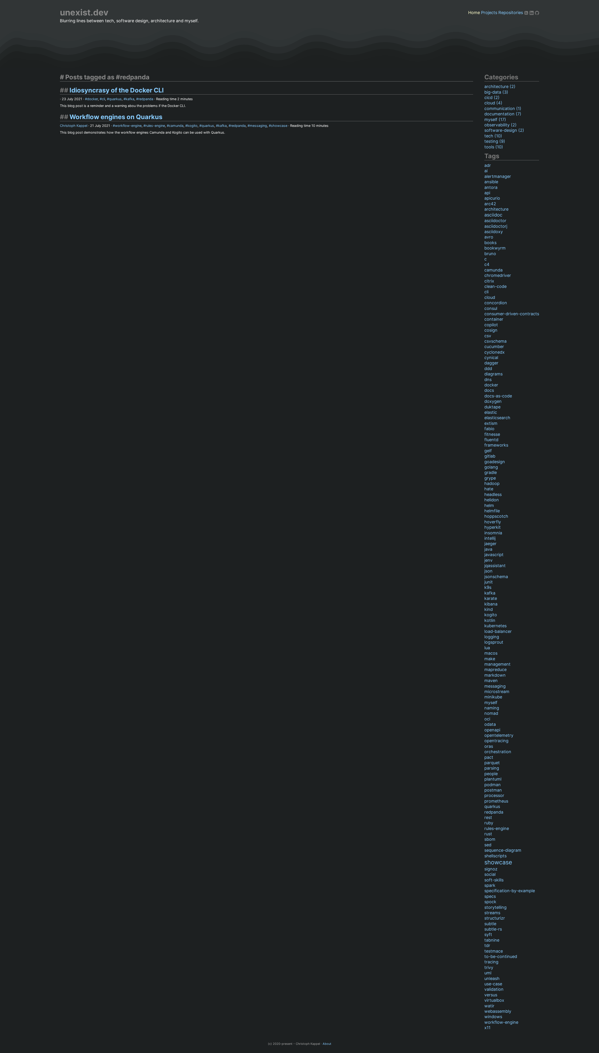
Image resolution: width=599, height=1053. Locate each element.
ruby (488, 822)
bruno (490, 253)
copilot (491, 324)
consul (490, 308)
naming (491, 707)
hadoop (492, 483)
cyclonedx (494, 352)
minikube (493, 696)
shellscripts (495, 855)
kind (488, 609)
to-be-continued (500, 956)
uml (487, 972)
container (493, 319)
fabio (489, 428)
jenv (488, 560)
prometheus (496, 801)
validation (494, 989)
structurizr (494, 918)
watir (489, 1005)
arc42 (490, 203)
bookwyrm (495, 248)
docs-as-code (498, 395)
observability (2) (500, 124)
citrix (489, 281)
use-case (493, 983)
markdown (495, 675)
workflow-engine (128, 126)
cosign (490, 330)
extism (490, 423)
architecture (496, 209)
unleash (492, 978)
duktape (492, 406)
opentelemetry (498, 735)
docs (489, 390)
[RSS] (527, 12)
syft (488, 934)
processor (494, 795)
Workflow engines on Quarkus (115, 117)
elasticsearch (497, 417)
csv (487, 335)
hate (488, 488)
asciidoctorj (495, 226)
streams (492, 912)
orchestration (497, 751)
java (488, 549)
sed (487, 844)
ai (486, 170)
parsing (491, 768)
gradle (490, 472)
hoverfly (492, 521)
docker (92, 99)
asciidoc (493, 215)
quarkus (115, 99)
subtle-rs (493, 929)
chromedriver (497, 275)
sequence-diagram (502, 850)
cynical (491, 357)
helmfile (492, 510)
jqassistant (495, 565)
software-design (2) (504, 130)
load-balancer (498, 631)
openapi (492, 729)
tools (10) (493, 146)
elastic (490, 412)
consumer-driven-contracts (511, 313)
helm (489, 505)
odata (490, 724)
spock (490, 901)
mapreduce (495, 669)
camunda (176, 126)
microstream (496, 691)
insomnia (493, 532)
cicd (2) (492, 97)
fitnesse (492, 434)
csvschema (495, 341)
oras (488, 746)
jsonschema (496, 576)
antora (490, 187)
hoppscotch (496, 516)
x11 (487, 1027)
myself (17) (495, 119)
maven (491, 680)
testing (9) (494, 141)
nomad (491, 713)
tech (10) (493, 135)
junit (488, 582)
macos (490, 653)
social (490, 874)
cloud (489, 297)
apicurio (492, 198)
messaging (258, 126)
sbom (489, 839)
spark (489, 885)
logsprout (493, 642)
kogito (192, 126)
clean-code (495, 286)
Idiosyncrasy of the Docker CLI (116, 90)
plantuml (492, 779)
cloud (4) (493, 102)
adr (487, 165)
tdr (487, 945)
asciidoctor (495, 220)
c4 (486, 264)
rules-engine (155, 126)
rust (488, 833)
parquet (492, 762)
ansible (491, 181)
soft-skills (494, 879)
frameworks (496, 445)
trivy (488, 967)
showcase (279, 126)
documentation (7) (502, 113)
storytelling (495, 907)
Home (474, 12)
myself (490, 702)
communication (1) (502, 108)
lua (487, 647)
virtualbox (494, 1000)
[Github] (537, 12)
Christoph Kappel (73, 126)
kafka (130, 99)
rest (488, 817)
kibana (490, 604)
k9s (487, 587)
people (491, 773)
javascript (494, 554)
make (489, 658)
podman (492, 784)
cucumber (494, 346)
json (488, 571)
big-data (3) (496, 92)
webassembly (497, 1011)
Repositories (510, 12)
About (327, 1044)
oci (487, 718)
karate (490, 598)
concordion (495, 302)
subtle (490, 923)
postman (493, 790)
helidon (491, 499)
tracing (491, 961)
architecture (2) (499, 86)
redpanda (145, 99)
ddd (488, 368)
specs (490, 896)
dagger (491, 362)
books (490, 242)
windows (493, 1016)
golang (491, 467)
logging (491, 636)
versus (490, 994)
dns (488, 379)
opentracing (496, 740)
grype (490, 478)
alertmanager (497, 176)
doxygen (493, 401)
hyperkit (492, 527)
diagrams (493, 373)
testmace (493, 951)
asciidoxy (493, 231)
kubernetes (495, 625)
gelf (488, 450)
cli (103, 99)
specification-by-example (509, 890)
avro (488, 237)
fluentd (491, 439)
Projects (489, 12)
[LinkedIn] (532, 12)
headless (493, 494)
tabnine (491, 940)
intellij (490, 538)
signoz (490, 868)
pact (488, 757)
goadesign (494, 461)
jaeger (490, 543)
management (497, 664)
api (487, 192)
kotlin (489, 620)
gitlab (489, 456)
